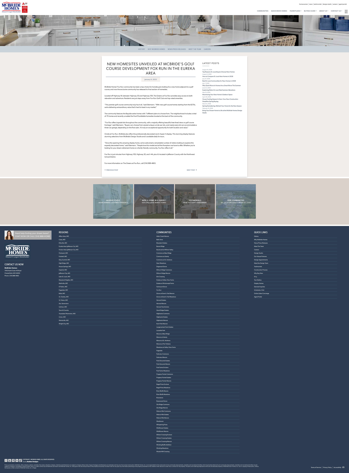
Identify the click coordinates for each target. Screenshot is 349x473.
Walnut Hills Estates (162, 414)
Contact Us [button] (336, 11)
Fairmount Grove (161, 287)
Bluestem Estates (161, 243)
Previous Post (112, 170)
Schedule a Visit (259, 290)
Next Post (191, 170)
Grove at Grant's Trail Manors (165, 293)
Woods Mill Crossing (162, 451)
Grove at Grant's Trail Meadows (166, 297)
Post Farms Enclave (162, 367)
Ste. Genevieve (64, 303)
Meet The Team (195, 49)
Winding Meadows (162, 448)
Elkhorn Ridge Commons (164, 270)
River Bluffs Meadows (163, 394)
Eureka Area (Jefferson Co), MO (68, 246)
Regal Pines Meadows (163, 387)
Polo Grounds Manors (163, 364)
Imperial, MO (63, 270)
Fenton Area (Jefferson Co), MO (68, 250)
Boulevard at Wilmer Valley (164, 250)
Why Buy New (258, 273)
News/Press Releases (177, 49)
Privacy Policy (327, 467)
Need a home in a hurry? (154, 201)
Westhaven (160, 421)
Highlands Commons (163, 313)
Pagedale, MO (63, 290)
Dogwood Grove (161, 266)
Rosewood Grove (161, 401)
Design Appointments (261, 260)
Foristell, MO (63, 256)
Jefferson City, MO (64, 273)
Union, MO (62, 317)
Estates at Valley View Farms (165, 280)
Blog (255, 276)
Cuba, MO (62, 239)
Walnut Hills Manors (162, 418)
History (141, 49)
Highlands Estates (162, 317)
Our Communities (236, 201)
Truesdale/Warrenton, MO (67, 313)
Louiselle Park (160, 330)
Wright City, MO (64, 324)
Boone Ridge (160, 246)
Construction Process (260, 270)
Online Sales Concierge (261, 293)
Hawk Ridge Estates (162, 310)
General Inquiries (259, 287)
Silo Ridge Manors (162, 408)
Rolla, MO (62, 293)
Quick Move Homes (279, 11)
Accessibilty (337, 467)
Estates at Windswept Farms (165, 283)
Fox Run (158, 290)
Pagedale (159, 350)
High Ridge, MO (64, 263)
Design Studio (327, 4)
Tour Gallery (258, 280)
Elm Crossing (160, 276)
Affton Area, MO (64, 236)
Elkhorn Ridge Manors (163, 273)
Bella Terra (159, 239)
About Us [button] (323, 11)
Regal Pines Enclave (162, 384)
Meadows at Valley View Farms (166, 347)
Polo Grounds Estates (163, 361)
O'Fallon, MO (63, 287)
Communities (262, 11)
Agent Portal (343, 4)
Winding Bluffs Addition (163, 445)
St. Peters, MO (63, 300)
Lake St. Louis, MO (64, 276)
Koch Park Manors (162, 324)
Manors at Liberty (161, 337)
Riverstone (159, 398)
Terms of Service (316, 467)
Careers (335, 4)
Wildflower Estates (162, 428)
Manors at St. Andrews (163, 340)
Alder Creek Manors (162, 236)
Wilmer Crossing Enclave (164, 435)
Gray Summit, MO (64, 260)
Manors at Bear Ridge (163, 334)
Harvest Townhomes (162, 307)
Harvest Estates (161, 300)
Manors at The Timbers (163, 344)
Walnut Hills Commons (163, 411)
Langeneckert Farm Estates (164, 327)
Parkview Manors (161, 357)
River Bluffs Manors (162, 391)
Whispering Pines (161, 424)
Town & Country (64, 310)
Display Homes (258, 283)
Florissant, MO (63, 253)
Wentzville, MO (64, 320)
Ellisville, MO (63, 243)
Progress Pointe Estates (163, 377)
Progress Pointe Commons (164, 374)
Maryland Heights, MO (66, 280)
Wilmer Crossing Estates (164, 438)
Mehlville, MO (63, 283)
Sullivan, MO (63, 307)
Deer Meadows (161, 263)
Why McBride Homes (156, 49)
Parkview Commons (162, 354)
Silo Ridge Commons (163, 404)
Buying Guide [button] (309, 11)
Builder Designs (32, 461)
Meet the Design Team (261, 263)
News (311, 4)
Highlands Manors (162, 320)
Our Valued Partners (260, 256)
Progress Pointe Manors (163, 381)
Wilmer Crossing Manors (164, 441)
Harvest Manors (161, 303)
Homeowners (303, 4)
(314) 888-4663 (14, 276)
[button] (28, 235)
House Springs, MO (65, 266)
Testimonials (318, 4)
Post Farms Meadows (163, 371)
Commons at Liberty (162, 256)
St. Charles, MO (64, 297)
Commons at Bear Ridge (163, 253)
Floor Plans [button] (295, 11)
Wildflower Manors (162, 431)
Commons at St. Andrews (164, 260)
